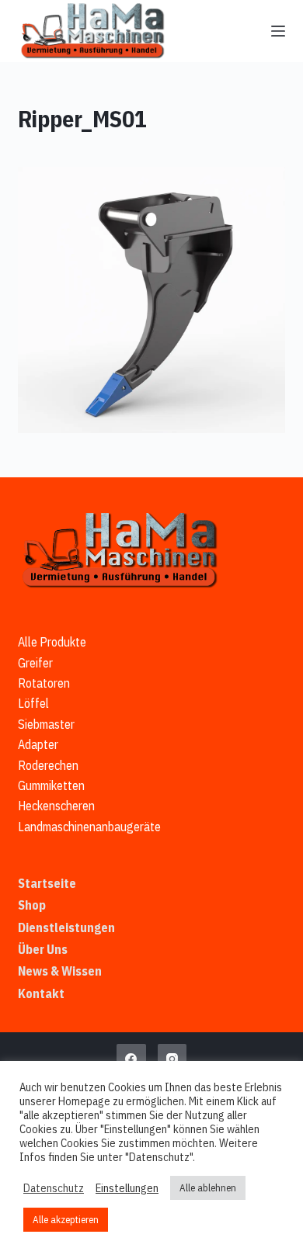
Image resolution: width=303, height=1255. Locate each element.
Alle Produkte (52, 642)
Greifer (35, 663)
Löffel (33, 703)
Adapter (38, 744)
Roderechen (48, 765)
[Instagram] (172, 1058)
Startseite (47, 883)
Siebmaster (46, 724)
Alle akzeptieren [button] (66, 1219)
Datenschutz (53, 1188)
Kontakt (41, 993)
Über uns (43, 949)
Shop (32, 905)
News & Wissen (60, 971)
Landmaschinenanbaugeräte (89, 826)
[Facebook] (131, 1058)
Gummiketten (51, 785)
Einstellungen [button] (127, 1188)
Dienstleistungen (66, 927)
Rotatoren (44, 683)
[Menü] (278, 31)
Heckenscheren (56, 805)
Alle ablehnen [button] (207, 1187)
